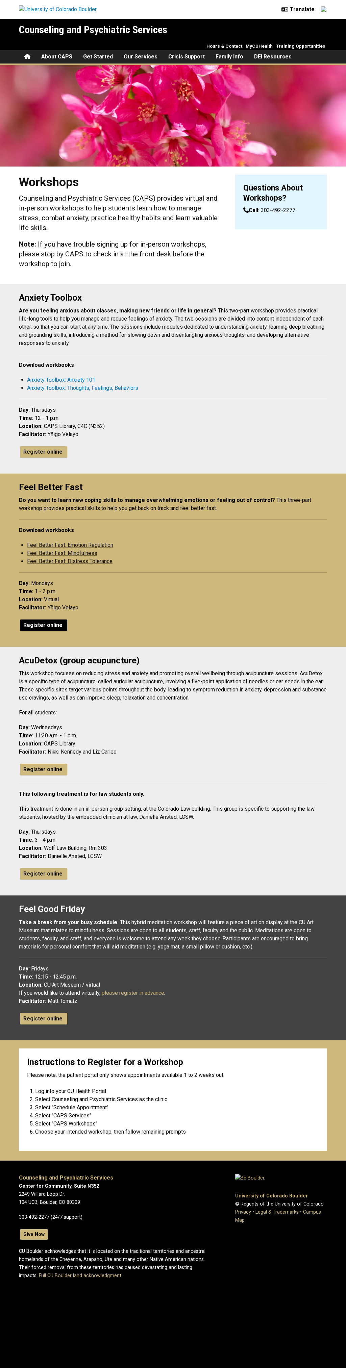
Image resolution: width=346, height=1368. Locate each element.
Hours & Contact (224, 46)
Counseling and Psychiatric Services (93, 29)
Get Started (98, 56)
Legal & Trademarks (277, 1212)
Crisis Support (186, 56)
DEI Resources (273, 56)
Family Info (229, 56)
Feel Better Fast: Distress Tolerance (70, 561)
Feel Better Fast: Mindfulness (62, 553)
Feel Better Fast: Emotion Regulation (70, 545)
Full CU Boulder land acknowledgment (80, 1275)
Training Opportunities (300, 46)
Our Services (140, 56)
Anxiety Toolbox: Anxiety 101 (61, 380)
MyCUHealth (259, 46)
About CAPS (56, 56)
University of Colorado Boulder (271, 1196)
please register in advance (133, 993)
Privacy (243, 1212)
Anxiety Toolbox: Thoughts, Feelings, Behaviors (82, 388)
